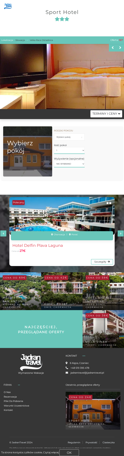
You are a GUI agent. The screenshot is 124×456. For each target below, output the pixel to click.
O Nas (7, 392)
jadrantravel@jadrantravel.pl (87, 372)
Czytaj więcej (51, 452)
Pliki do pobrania (13, 401)
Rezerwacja (10, 396)
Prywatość (91, 442)
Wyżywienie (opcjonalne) (69, 158)
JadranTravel (19, 442)
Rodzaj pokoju (63, 130)
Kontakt (8, 410)
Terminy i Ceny (104, 113)
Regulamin (74, 442)
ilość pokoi (60, 145)
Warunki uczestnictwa (16, 405)
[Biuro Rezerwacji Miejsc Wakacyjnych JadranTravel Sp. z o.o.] (8, 5)
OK (69, 452)
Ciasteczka (109, 442)
